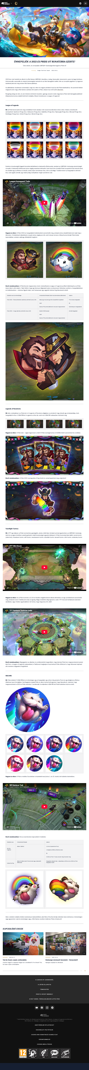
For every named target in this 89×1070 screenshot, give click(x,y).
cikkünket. (60, 90)
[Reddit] (52, 1008)
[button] (33, 70)
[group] (44, 949)
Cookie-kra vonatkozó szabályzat (44, 1034)
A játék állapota (44, 984)
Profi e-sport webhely (44, 994)
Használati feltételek (44, 1029)
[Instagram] (47, 1008)
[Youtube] (37, 1008)
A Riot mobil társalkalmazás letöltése (44, 999)
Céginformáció (44, 1039)
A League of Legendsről (44, 979)
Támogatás (44, 989)
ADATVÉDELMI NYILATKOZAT (44, 1025)
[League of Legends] (16, 3)
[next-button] (84, 970)
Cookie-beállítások (44, 1044)
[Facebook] (42, 1008)
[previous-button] (81, 970)
